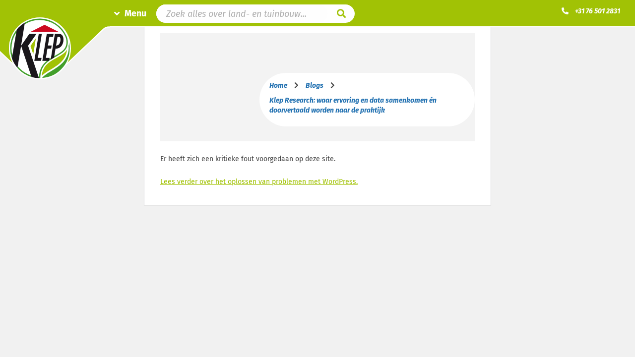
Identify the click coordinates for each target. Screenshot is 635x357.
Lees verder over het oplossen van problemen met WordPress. (259, 182)
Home (278, 85)
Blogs (314, 85)
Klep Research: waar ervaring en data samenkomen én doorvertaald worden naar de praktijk (353, 105)
